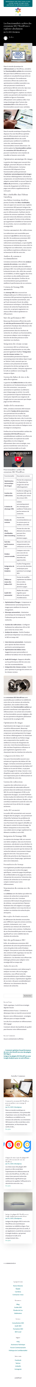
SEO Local (18, 1332)
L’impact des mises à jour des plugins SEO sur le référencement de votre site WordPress (17, 1160)
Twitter (18, 1363)
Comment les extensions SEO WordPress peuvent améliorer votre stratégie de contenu (17, 1103)
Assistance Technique (18, 1345)
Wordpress (16, 32)
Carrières (18, 1292)
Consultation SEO (18, 1323)
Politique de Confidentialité (18, 1350)
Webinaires (18, 1313)
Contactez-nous (18, 1295)
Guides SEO (18, 1307)
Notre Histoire (18, 1286)
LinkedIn (18, 1366)
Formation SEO (18, 1329)
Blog (18, 1304)
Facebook (18, 1360)
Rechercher (27, 996)
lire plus (8, 1129)
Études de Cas (18, 1310)
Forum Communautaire (18, 1348)
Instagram (18, 1369)
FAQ (18, 1342)
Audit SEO (18, 1326)
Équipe (18, 1289)
